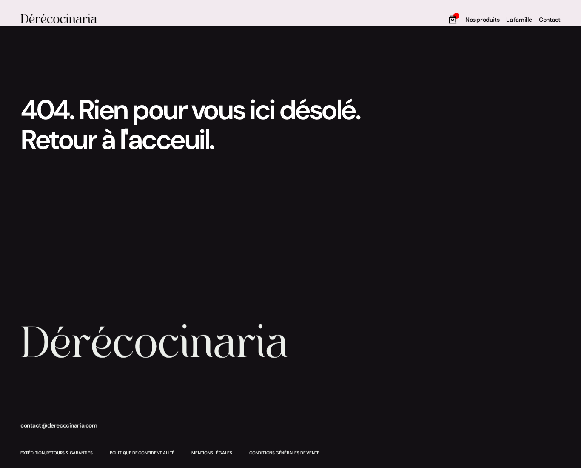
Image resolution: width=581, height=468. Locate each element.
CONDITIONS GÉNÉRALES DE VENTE (284, 453)
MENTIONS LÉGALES (211, 453)
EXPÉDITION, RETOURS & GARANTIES (56, 453)
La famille (519, 19)
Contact (550, 19)
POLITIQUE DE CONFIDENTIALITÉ (142, 453)
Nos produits (482, 19)
